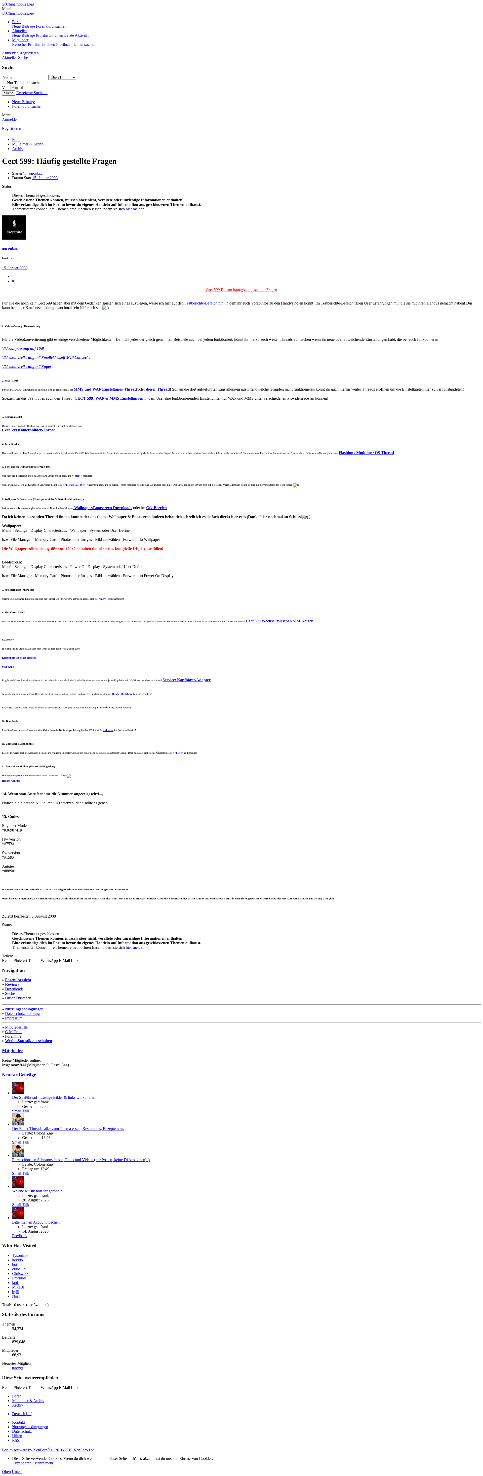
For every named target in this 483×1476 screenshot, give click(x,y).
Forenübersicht (18, 980)
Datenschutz (22, 1431)
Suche (10, 993)
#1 (14, 281)
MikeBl (18, 1287)
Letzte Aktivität (76, 35)
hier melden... (136, 209)
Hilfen (17, 1436)
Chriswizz (20, 1273)
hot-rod (18, 1264)
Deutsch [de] (22, 1414)
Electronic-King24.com (109, 707)
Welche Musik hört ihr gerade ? (37, 1191)
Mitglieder (20, 40)
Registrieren (11, 128)
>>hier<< (77, 475)
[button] (6, 9)
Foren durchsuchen (51, 26)
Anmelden (10, 119)
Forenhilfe (13, 1036)
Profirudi (19, 1278)
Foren (16, 22)
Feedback (19, 1236)
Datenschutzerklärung (22, 1013)
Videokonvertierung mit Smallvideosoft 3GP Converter (46, 357)
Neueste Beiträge (19, 1074)
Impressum (13, 1018)
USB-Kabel (8, 666)
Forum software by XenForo (48, 1450)
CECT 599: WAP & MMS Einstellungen (108, 398)
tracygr (17, 1368)
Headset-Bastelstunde (123, 694)
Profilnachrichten (49, 35)
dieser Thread (158, 389)
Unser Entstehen (18, 998)
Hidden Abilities (11, 780)
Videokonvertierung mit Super (26, 366)
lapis (15, 1282)
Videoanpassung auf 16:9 (23, 348)
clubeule (18, 1269)
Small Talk (20, 1111)
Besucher (19, 44)
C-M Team (13, 1032)
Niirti (16, 1296)
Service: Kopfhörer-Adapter (187, 680)
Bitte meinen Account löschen (36, 1222)
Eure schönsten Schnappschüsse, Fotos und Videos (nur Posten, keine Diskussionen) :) (81, 1160)
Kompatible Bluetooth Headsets (19, 657)
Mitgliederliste (16, 1027)
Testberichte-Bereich (201, 303)
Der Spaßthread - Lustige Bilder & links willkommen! (55, 1097)
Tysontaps (20, 1255)
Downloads (14, 989)
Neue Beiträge (23, 26)
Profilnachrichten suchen (75, 44)
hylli (15, 1292)
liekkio (17, 1260)
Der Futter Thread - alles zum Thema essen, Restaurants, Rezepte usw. (68, 1128)
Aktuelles (19, 31)
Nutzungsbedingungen (24, 1009)
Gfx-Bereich (156, 508)
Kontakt (18, 1422)
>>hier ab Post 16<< (74, 484)
